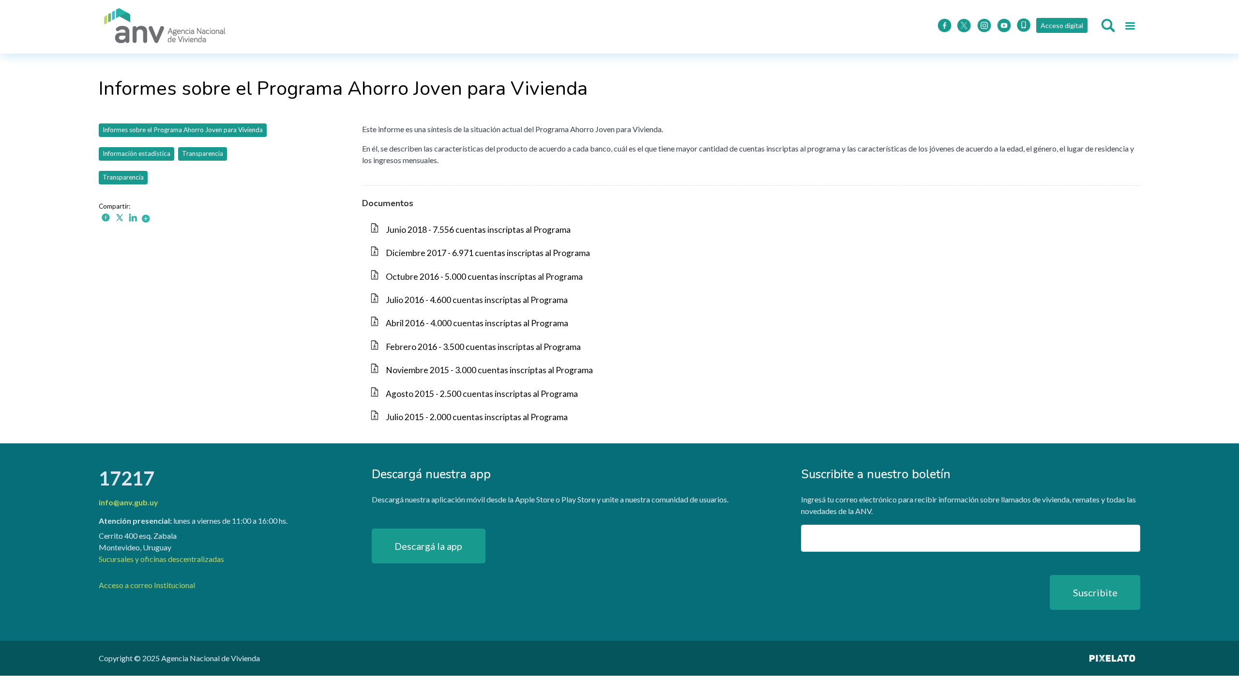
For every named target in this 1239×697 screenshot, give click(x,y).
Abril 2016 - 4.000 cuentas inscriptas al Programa (477, 323)
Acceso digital (1062, 25)
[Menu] (1129, 27)
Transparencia (202, 153)
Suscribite (1095, 592)
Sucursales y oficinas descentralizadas (161, 558)
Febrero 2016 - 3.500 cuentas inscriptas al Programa (483, 347)
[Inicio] (165, 27)
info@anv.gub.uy (128, 502)
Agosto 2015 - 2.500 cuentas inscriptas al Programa (482, 394)
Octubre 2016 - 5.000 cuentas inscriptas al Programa (484, 277)
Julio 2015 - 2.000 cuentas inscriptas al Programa (477, 417)
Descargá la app (428, 546)
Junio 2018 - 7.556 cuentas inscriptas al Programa (478, 230)
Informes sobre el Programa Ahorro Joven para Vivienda (183, 130)
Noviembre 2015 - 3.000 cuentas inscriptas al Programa (489, 370)
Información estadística (136, 153)
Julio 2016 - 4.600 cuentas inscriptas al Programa (477, 300)
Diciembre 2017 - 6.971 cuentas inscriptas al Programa (488, 253)
